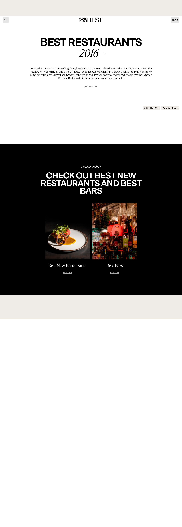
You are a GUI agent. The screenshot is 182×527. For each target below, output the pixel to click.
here (55, 72)
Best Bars (114, 266)
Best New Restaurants (67, 266)
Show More (91, 87)
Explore (67, 273)
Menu (175, 20)
